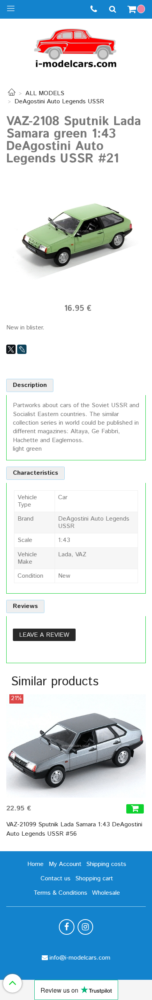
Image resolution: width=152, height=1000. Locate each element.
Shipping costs (106, 864)
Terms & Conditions (60, 893)
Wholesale (106, 893)
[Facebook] (66, 927)
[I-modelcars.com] (76, 46)
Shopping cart (94, 878)
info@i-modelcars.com (79, 957)
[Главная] (12, 93)
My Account (65, 864)
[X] (11, 349)
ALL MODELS (44, 93)
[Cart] (137, 9)
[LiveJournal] (22, 349)
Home (35, 864)
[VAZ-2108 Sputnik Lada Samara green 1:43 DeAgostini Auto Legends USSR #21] (76, 230)
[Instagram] (85, 927)
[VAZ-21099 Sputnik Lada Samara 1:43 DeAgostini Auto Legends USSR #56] (76, 746)
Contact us (56, 878)
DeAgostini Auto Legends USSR (59, 101)
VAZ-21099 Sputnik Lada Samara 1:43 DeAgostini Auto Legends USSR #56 (74, 829)
